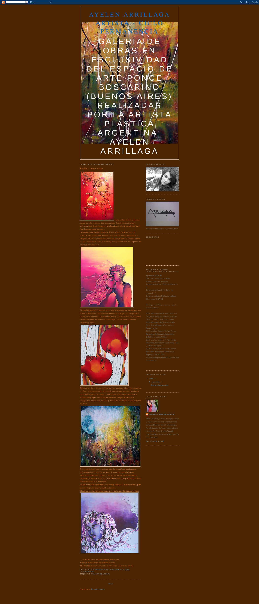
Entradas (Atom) (97, 589)
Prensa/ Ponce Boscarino (162, 414)
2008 (151, 378)
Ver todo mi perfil (155, 441)
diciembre (156, 381)
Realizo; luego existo (91, 168)
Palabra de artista (100, 574)
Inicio (110, 583)
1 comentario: (88, 572)
